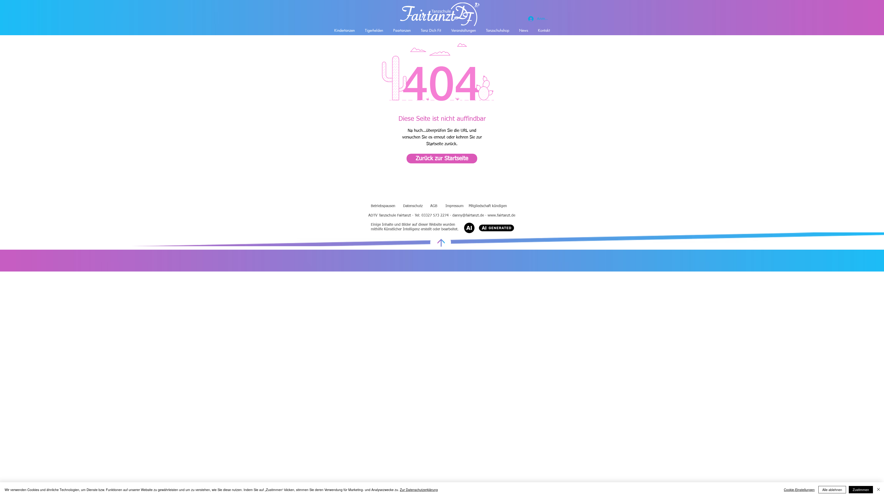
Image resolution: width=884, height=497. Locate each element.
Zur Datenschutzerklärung (419, 489)
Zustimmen (861, 489)
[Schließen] (878, 489)
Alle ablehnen (832, 489)
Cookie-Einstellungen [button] (799, 489)
